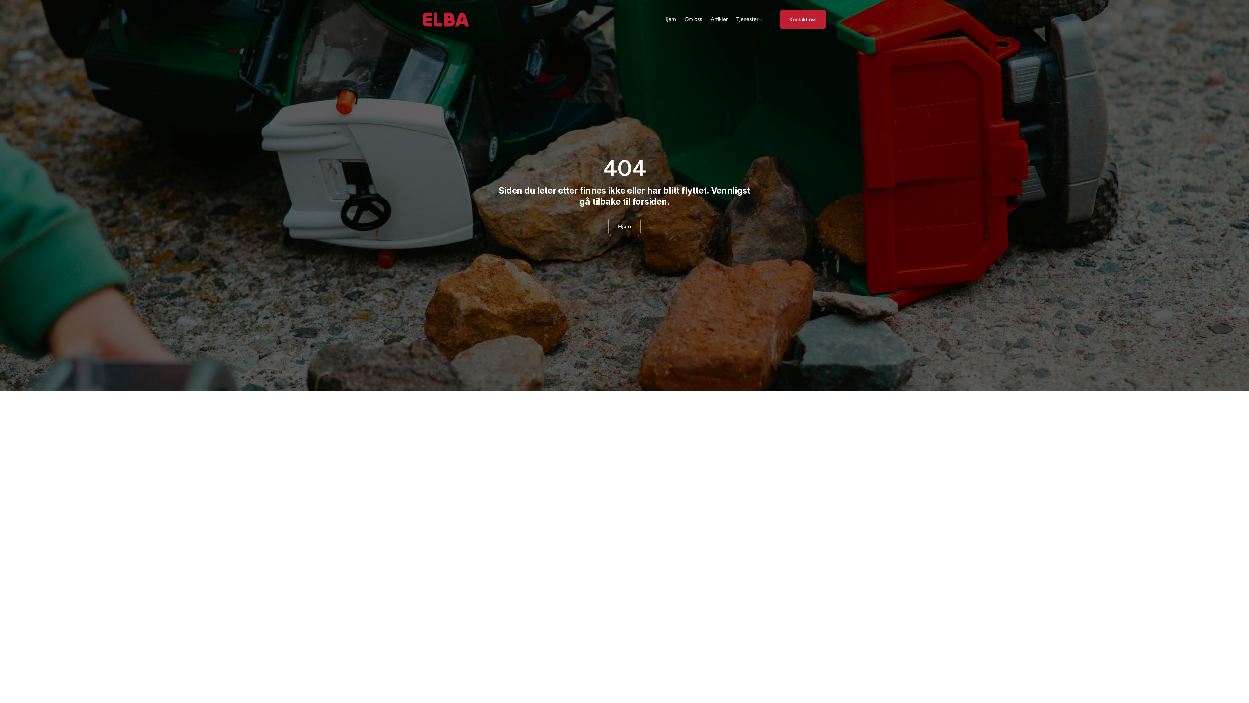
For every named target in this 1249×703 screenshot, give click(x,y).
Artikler (719, 19)
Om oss (693, 19)
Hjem (669, 19)
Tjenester (747, 19)
